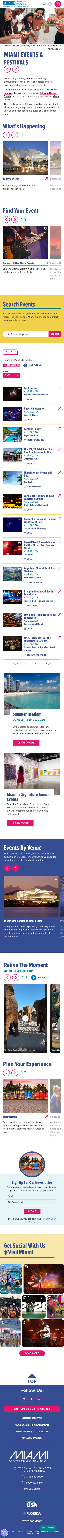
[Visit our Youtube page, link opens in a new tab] (39, 1399)
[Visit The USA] (32, 1504)
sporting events (25, 78)
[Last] (49, 664)
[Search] (55, 334)
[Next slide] (14, 135)
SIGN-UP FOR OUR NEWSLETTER (32, 1409)
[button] (45, 228)
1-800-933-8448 (34, 1482)
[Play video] (25, 1018)
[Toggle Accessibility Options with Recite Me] (50, 4)
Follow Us (43, 977)
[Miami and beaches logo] (32, 1456)
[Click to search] (8, 334)
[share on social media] (15, 69)
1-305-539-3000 (34, 1476)
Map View (34, 365)
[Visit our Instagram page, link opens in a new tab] (24, 1399)
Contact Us (34, 1488)
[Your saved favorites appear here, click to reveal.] (44, 4)
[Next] (46, 664)
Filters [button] (8, 351)
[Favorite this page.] (7, 69)
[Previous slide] (6, 135)
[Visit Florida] (32, 1513)
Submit (32, 1211)
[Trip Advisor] (32, 1521)
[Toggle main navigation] (57, 4)
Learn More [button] (26, 743)
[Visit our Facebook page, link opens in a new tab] (31, 1399)
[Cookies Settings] (4, 1533)
